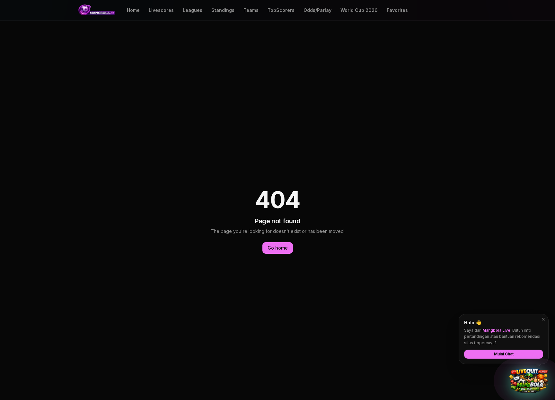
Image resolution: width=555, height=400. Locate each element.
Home (133, 10)
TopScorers (281, 10)
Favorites (397, 10)
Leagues (192, 10)
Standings (222, 10)
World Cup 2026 (359, 10)
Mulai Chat (504, 354)
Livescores (161, 10)
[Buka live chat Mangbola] (529, 381)
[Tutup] (543, 319)
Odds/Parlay (317, 10)
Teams (251, 10)
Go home (278, 248)
